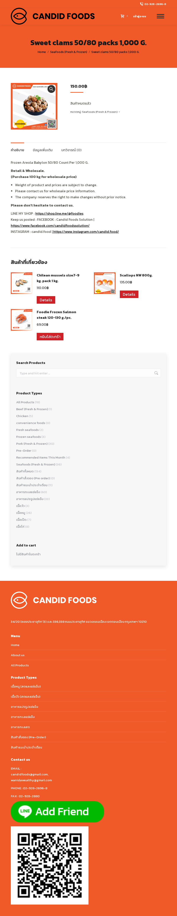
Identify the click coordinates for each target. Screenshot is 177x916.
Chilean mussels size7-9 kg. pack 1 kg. (58, 278)
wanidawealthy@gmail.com (31, 780)
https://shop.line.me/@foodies (59, 213)
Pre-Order (23, 450)
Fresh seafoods (27, 429)
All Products (25, 402)
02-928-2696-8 (155, 4)
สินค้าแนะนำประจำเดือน (31, 485)
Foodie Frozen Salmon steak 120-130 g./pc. (56, 314)
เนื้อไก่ (20, 526)
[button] (51, 89)
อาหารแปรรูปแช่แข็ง (29, 498)
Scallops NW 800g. (136, 275)
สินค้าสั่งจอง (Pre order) (33, 478)
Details (46, 300)
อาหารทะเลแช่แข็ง (28, 491)
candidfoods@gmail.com (29, 774)
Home (15, 644)
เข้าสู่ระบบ (139, 16)
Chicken (22, 415)
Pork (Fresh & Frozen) (31, 443)
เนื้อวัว (20, 505)
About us (17, 654)
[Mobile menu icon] (160, 16)
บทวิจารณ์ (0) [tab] (71, 149)
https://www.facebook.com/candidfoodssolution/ (50, 225)
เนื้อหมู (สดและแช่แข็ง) (26, 686)
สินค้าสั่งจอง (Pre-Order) (28, 737)
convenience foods (30, 422)
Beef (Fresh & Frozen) (32, 408)
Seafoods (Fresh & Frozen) (100, 112)
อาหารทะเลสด (20, 726)
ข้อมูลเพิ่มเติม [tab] (43, 149)
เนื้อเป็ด (21, 519)
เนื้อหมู (20, 512)
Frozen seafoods (28, 436)
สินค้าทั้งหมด (25, 471)
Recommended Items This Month (40, 457)
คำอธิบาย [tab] (17, 149)
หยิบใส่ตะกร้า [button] (50, 337)
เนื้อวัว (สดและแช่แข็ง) (25, 696)
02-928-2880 (29, 796)
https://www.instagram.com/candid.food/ (85, 231)
